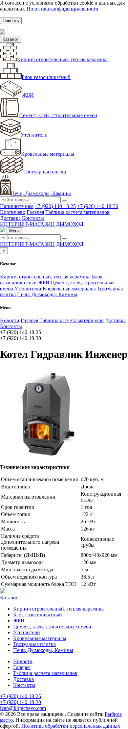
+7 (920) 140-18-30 (97, 206)
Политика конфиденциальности (62, 9)
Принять (11, 20)
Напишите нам (16, 206)
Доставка (10, 218)
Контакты (33, 218)
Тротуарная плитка (44, 171)
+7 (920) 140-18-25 (55, 206)
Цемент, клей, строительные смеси (58, 115)
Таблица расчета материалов (77, 212)
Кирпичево (12, 212)
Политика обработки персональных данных (70, 726)
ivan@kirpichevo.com (23, 708)
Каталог (10, 39)
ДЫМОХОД (69, 224)
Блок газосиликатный (46, 77)
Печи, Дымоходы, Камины (41, 193)
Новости (9, 320)
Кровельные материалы (47, 154)
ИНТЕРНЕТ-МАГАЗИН (27, 224)
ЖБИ (28, 95)
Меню (15, 230)
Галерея (35, 212)
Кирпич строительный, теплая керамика (62, 59)
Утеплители (34, 135)
